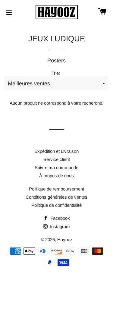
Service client (56, 159)
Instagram (59, 226)
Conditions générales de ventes (56, 197)
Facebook (59, 218)
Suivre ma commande (56, 167)
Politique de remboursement (56, 188)
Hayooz (65, 239)
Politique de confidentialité (56, 205)
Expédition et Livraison (56, 151)
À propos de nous (56, 175)
